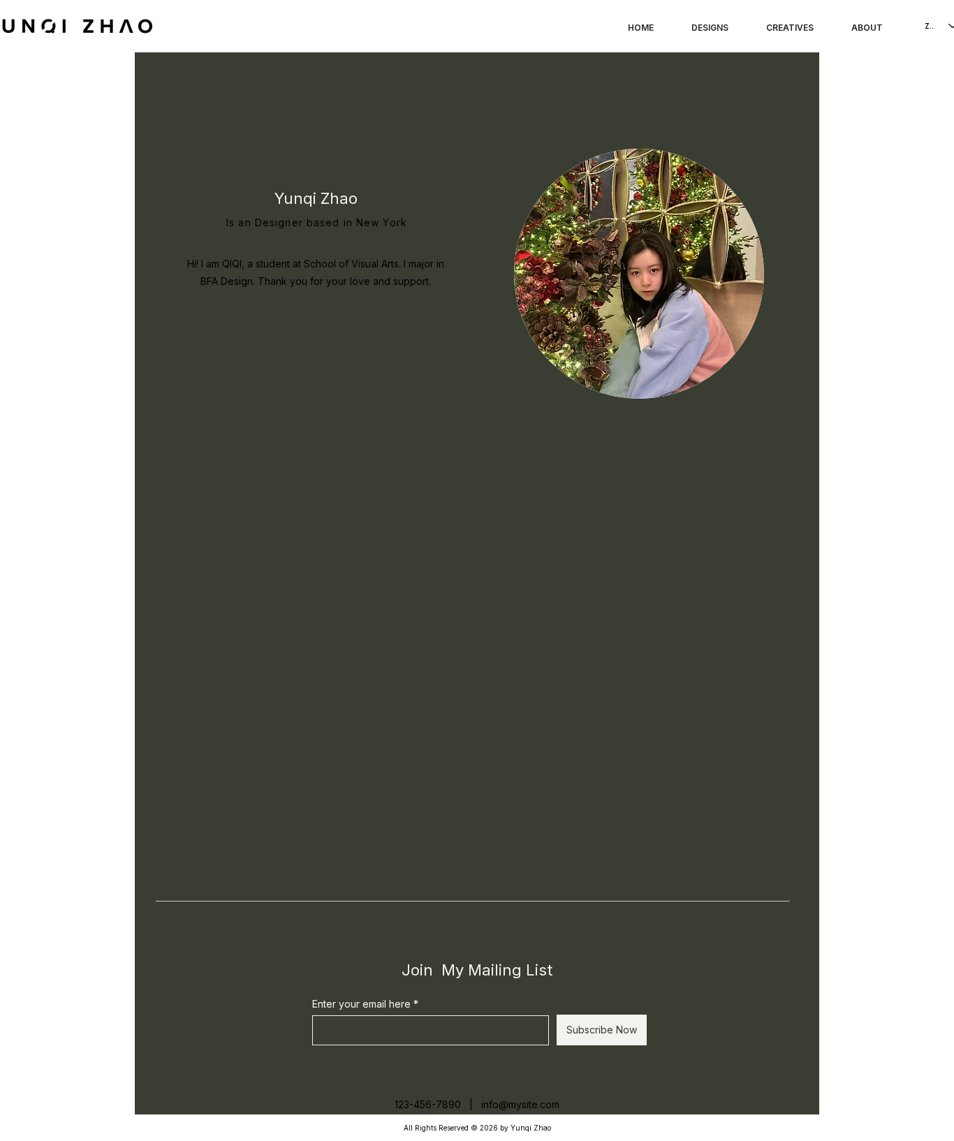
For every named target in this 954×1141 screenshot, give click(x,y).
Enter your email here (361, 1004)
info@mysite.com (520, 1104)
